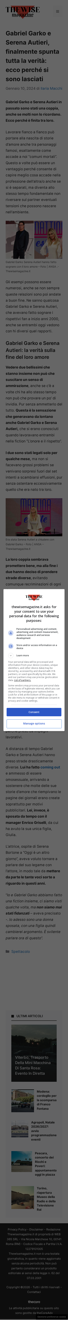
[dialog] (34, 660)
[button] (34, 655)
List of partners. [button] (22, 680)
